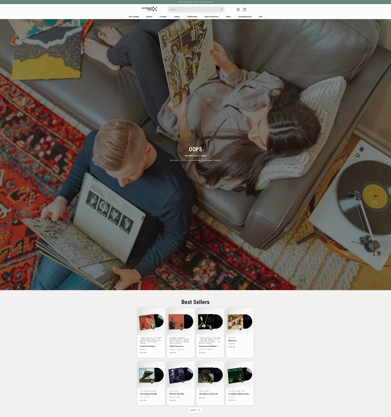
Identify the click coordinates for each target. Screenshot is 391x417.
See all (193, 410)
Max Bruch (158, 337)
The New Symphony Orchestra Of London (150, 340)
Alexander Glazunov (177, 337)
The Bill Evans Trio (236, 391)
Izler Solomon (175, 343)
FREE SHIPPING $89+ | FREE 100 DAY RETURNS (195, 2)
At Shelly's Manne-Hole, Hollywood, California (238, 394)
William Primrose (183, 342)
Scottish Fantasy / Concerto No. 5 (148, 346)
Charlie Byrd (204, 391)
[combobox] (194, 9)
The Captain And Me (148, 394)
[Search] (222, 9)
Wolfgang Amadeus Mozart (179, 339)
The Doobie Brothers (148, 391)
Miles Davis (174, 391)
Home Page (183, 160)
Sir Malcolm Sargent (148, 342)
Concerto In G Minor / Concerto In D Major (208, 346)
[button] (244, 9)
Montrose (232, 337)
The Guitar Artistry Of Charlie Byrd (208, 394)
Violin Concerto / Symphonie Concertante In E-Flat (180, 346)
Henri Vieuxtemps (148, 339)
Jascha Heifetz (146, 337)
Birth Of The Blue (176, 394)
